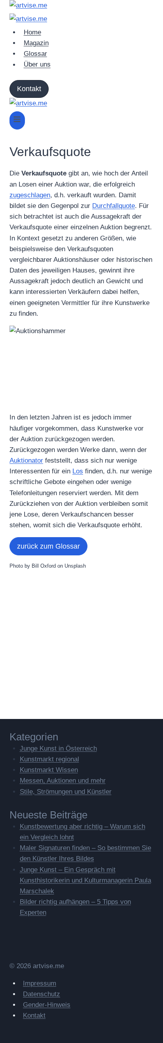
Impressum (39, 983)
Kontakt (29, 89)
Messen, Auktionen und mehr (63, 780)
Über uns (37, 65)
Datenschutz (41, 994)
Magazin (36, 43)
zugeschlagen (29, 195)
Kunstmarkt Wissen (49, 770)
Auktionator (26, 460)
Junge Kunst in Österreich (58, 748)
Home (32, 32)
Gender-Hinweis (46, 1005)
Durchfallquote (113, 206)
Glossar (35, 53)
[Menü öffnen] (17, 120)
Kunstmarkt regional (49, 759)
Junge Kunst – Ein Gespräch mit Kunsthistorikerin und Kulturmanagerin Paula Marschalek (85, 880)
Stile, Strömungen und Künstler (66, 791)
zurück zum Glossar (48, 546)
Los (77, 471)
